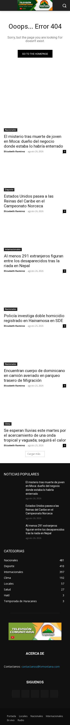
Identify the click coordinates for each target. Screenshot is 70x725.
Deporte (9, 189)
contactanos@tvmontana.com (40, 666)
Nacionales (10, 129)
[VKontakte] (54, 694)
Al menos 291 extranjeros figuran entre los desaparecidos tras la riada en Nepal (33, 261)
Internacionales (13, 249)
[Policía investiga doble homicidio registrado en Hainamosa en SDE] (35, 295)
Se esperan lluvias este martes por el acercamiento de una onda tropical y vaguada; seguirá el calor (35, 435)
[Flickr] (35, 694)
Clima (7, 423)
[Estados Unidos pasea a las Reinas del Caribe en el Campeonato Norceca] (35, 175)
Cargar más (33, 454)
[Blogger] (16, 694)
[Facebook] (25, 694)
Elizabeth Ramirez (14, 151)
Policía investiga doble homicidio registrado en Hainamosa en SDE (34, 318)
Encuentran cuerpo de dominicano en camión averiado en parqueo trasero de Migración (34, 375)
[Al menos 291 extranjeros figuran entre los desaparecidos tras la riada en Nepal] (35, 235)
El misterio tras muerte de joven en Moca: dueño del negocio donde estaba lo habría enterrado (33, 141)
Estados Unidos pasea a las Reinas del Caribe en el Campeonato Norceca (28, 201)
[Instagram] (44, 694)
